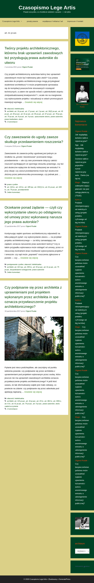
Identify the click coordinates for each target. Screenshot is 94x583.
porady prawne (32, 21)
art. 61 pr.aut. (25, 114)
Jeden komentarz (13, 192)
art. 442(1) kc (39, 187)
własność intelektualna (15, 109)
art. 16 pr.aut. (19, 111)
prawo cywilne (12, 184)
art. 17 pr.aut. (30, 111)
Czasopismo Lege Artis (47, 7)
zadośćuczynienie (11, 406)
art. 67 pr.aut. (47, 114)
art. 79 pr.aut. (9, 116)
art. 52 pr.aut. (38, 267)
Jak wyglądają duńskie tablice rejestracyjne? (81, 138)
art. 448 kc (57, 401)
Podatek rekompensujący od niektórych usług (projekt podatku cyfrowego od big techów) (82, 213)
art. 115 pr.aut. (19, 401)
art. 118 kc (11, 187)
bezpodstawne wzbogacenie (20, 270)
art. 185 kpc (29, 187)
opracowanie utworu (42, 116)
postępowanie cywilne (15, 264)
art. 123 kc (20, 187)
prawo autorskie (57, 116)
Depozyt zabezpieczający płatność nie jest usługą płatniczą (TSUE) (82, 189)
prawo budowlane (11, 119)
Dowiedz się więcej (33, 102)
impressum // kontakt (75, 21)
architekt (10, 111)
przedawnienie (23, 190)
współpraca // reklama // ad (53, 21)
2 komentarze (12, 122)
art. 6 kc (8, 404)
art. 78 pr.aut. (57, 114)
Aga (76, 145)
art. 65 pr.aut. (36, 114)
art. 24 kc (40, 401)
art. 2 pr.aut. (40, 111)
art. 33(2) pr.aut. (51, 111)
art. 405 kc (28, 267)
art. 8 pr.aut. (19, 116)
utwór (21, 119)
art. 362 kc (48, 401)
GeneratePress (64, 579)
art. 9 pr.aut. (29, 116)
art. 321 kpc (18, 267)
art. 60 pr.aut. (15, 114)
